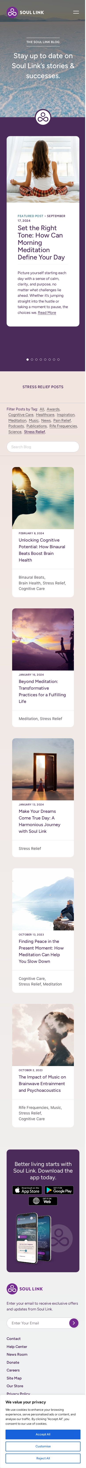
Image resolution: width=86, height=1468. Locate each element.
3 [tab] (36, 359)
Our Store (15, 1386)
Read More (47, 312)
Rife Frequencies (63, 426)
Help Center (17, 1346)
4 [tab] (41, 359)
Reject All (43, 1458)
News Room (17, 1354)
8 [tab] (58, 359)
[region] (43, 1431)
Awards (53, 409)
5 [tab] (45, 359)
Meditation (17, 420)
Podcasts (16, 426)
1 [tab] (27, 359)
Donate (13, 1362)
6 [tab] (50, 359)
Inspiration (66, 414)
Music (34, 420)
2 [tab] (32, 359)
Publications (36, 426)
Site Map (14, 1378)
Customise (43, 1446)
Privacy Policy (18, 1394)
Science (14, 431)
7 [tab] (54, 359)
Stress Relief (34, 431)
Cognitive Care (20, 414)
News (46, 420)
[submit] (74, 1323)
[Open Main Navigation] (76, 12)
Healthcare (45, 414)
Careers (13, 1370)
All (42, 409)
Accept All (43, 1434)
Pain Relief (62, 420)
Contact (14, 1338)
